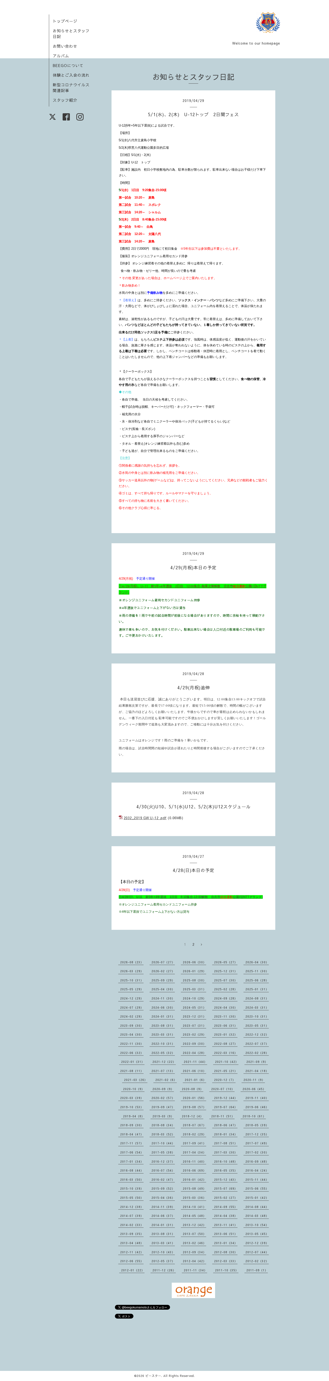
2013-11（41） (225, 1225)
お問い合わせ (65, 46)
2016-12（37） (163, 1161)
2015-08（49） (194, 1188)
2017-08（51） (225, 1143)
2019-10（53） (132, 1107)
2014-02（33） (132, 1225)
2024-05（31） (194, 1007)
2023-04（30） (132, 1034)
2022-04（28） (194, 1053)
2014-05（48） (194, 1216)
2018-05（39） (257, 1125)
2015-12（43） (225, 1179)
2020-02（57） (163, 1098)
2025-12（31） (225, 971)
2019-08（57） (194, 1107)
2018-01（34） (225, 1134)
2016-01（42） (194, 1179)
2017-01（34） (132, 1161)
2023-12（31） (194, 1016)
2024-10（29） (194, 998)
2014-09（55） (225, 1207)
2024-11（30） (163, 998)
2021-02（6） (166, 1080)
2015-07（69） (225, 1188)
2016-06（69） (194, 1170)
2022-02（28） (257, 1053)
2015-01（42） (257, 1198)
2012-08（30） (225, 1252)
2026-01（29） (194, 971)
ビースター (153, 1376)
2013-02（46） (194, 1243)
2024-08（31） (257, 998)
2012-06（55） (132, 1261)
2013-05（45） (257, 1234)
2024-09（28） (225, 998)
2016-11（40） (194, 1161)
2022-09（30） (194, 1044)
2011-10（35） (226, 1270)
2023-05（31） (257, 1025)
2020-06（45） (254, 1089)
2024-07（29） (132, 1007)
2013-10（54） (257, 1225)
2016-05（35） (225, 1170)
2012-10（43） (163, 1252)
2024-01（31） (163, 1016)
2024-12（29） (132, 998)
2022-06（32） (132, 1053)
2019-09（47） (163, 1107)
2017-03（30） (225, 1152)
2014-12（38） (132, 1207)
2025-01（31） (257, 989)
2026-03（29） (132, 971)
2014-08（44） (257, 1207)
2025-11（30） (257, 971)
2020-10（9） (134, 1089)
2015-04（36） (163, 1198)
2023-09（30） (132, 1025)
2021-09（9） (257, 1062)
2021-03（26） (135, 1080)
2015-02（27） (225, 1198)
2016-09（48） (257, 1161)
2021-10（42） (226, 1062)
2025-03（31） (194, 989)
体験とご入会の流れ (71, 75)
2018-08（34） (163, 1125)
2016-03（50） (132, 1179)
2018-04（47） (132, 1134)
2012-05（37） (163, 1261)
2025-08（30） (194, 980)
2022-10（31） (163, 1044)
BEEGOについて (68, 65)
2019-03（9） (163, 1116)
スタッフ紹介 (65, 100)
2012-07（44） (257, 1252)
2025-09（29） (163, 980)
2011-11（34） (195, 1270)
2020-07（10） (223, 1089)
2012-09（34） (194, 1252)
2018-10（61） (254, 1116)
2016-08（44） (132, 1170)
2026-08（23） (132, 962)
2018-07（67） (194, 1125)
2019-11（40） (257, 1098)
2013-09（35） (132, 1234)
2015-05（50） (132, 1198)
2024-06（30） (163, 1007)
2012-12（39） (257, 1243)
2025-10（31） (132, 980)
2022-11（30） (132, 1044)
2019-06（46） (257, 1107)
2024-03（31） (257, 1007)
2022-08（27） (225, 1044)
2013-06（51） (225, 1234)
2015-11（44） (257, 1179)
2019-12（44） (225, 1098)
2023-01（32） (225, 1034)
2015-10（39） (132, 1188)
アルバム (61, 55)
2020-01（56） (194, 1098)
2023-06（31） (225, 1025)
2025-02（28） (225, 989)
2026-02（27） (163, 971)
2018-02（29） (194, 1134)
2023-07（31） (194, 1025)
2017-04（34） (194, 1152)
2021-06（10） (194, 1071)
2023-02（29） (194, 1034)
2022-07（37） (257, 1044)
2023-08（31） (163, 1025)
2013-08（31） (163, 1234)
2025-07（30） (225, 980)
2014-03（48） (257, 1216)
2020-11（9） (254, 1080)
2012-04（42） (194, 1261)
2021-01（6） (195, 1080)
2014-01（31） (163, 1225)
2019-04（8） (134, 1116)
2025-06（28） (257, 980)
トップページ (65, 21)
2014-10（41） (194, 1207)
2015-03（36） (194, 1198)
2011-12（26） (164, 1270)
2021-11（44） (195, 1062)
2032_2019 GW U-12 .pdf (145, 817)
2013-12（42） (194, 1225)
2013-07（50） (194, 1234)
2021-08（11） (132, 1071)
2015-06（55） (257, 1188)
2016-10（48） (225, 1161)
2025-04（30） (163, 989)
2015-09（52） (163, 1188)
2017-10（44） (163, 1143)
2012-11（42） (132, 1252)
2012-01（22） (133, 1270)
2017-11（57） (132, 1143)
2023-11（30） (225, 1016)
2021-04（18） (257, 1071)
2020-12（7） (225, 1080)
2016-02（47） (163, 1179)
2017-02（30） (257, 1152)
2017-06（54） (132, 1152)
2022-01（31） (133, 1062)
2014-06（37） (163, 1216)
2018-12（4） (192, 1116)
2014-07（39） (132, 1216)
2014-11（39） (163, 1207)
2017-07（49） (257, 1143)
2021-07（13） (163, 1071)
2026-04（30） (257, 962)
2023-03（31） (163, 1034)
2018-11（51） (223, 1116)
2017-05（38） (163, 1152)
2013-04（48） (132, 1243)
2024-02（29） (132, 1016)
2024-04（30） (225, 1007)
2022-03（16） (225, 1053)
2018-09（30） (132, 1125)
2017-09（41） (194, 1143)
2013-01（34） (225, 1243)
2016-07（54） (163, 1170)
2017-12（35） (257, 1134)
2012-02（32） (257, 1261)
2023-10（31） (257, 1016)
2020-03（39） (132, 1098)
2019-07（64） (225, 1107)
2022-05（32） (163, 1053)
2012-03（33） (225, 1261)
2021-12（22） (164, 1062)
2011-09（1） (257, 1270)
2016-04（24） (257, 1170)
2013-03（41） (163, 1243)
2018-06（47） (225, 1125)
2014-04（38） (225, 1216)
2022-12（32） (257, 1034)
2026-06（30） (194, 962)
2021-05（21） (225, 1071)
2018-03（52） (163, 1134)
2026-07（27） (163, 962)
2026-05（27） (225, 962)
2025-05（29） (132, 989)
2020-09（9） (163, 1089)
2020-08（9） (192, 1089)
